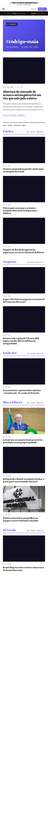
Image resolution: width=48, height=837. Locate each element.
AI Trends (9, 530)
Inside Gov (10, 353)
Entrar (33, 9)
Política (8, 131)
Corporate (9, 262)
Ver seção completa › (36, 132)
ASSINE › (42, 9)
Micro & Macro (12, 402)
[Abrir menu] (3, 9)
